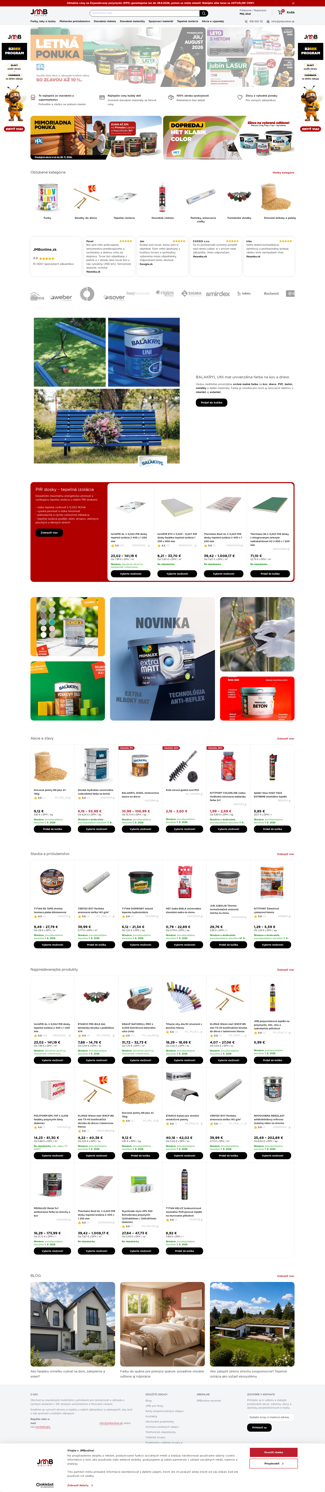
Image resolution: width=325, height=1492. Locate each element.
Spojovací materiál (161, 21)
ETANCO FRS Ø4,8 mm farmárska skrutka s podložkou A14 (96, 1037)
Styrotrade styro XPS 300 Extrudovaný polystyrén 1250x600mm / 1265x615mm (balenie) (139, 1226)
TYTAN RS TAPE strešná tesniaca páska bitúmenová (50, 919)
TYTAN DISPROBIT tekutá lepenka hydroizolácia (137, 919)
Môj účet (245, 13)
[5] (134, 540)
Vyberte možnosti (130, 583)
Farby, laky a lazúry (43, 21)
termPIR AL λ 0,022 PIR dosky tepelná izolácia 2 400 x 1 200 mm (129, 547)
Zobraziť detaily (78, 1485)
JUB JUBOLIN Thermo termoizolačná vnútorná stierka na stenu (224, 918)
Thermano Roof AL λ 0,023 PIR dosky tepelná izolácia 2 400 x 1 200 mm (223, 547)
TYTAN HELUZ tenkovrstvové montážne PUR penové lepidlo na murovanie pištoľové (184, 1221)
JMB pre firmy (154, 1415)
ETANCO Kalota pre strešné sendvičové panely (182, 1127)
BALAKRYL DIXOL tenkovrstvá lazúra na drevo (140, 804)
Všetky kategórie (284, 172)
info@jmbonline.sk (282, 21)
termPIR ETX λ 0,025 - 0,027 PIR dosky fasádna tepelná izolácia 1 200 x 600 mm (177, 547)
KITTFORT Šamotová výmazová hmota (266, 919)
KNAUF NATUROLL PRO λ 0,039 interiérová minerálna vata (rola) (138, 1037)
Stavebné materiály (132, 21)
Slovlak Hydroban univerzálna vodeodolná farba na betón (95, 801)
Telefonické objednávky (161, 1441)
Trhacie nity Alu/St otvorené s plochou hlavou (184, 1035)
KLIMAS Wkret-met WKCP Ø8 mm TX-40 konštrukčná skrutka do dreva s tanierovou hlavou (96, 1130)
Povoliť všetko (273, 1452)
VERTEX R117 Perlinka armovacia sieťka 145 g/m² (93, 919)
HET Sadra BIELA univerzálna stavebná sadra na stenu (183, 919)
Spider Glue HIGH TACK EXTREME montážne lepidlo (270, 804)
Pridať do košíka (211, 411)
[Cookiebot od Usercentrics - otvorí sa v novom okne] (45, 1485)
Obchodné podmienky (160, 1431)
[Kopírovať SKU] (149, 555)
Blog (148, 1410)
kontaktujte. (43, 1436)
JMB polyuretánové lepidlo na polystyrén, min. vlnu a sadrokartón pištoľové (271, 1034)
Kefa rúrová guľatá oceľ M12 (182, 799)
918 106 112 (256, 21)
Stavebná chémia (105, 21)
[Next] (295, 799)
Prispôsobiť (271, 1463)
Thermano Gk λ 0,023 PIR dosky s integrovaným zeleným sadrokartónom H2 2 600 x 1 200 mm (270, 549)
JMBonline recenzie (208, 1410)
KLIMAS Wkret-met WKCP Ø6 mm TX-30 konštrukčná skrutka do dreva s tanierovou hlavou (228, 1037)
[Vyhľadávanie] (204, 13)
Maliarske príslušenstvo (75, 21)
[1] (126, 540)
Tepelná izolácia (187, 21)
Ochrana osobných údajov (162, 1436)
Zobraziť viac (49, 541)
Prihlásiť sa (259, 1436)
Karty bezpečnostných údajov (165, 1420)
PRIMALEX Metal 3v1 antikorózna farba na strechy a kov (52, 1221)
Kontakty (151, 1426)
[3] (130, 540)
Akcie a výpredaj (213, 21)
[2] (128, 540)
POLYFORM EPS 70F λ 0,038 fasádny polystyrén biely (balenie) (51, 1129)
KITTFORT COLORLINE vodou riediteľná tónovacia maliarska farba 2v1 (228, 806)
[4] (132, 540)
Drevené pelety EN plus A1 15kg (50, 801)
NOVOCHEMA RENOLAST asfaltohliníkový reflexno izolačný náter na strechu (269, 1129)
